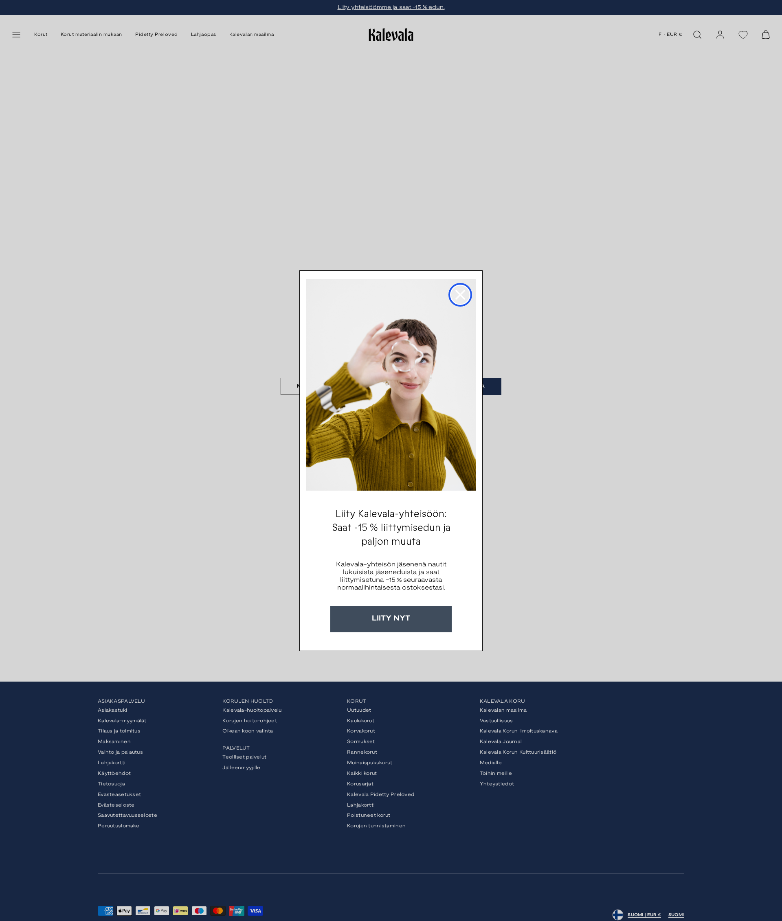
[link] (391, 385)
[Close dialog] (460, 295)
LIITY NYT (391, 618)
